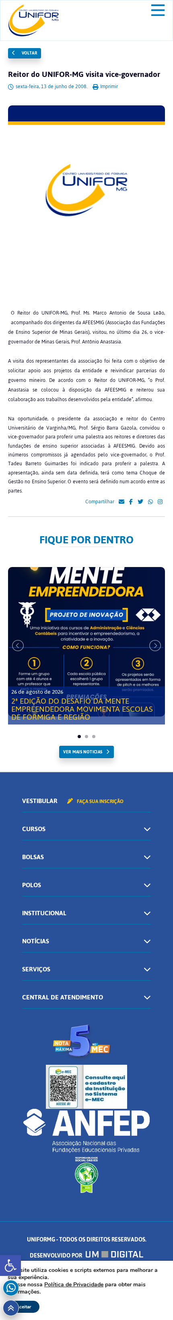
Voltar (28, 53)
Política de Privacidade (73, 1284)
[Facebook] (131, 502)
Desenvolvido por (56, 1255)
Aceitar (23, 1307)
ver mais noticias (82, 752)
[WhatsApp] (150, 502)
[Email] (121, 502)
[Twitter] (140, 502)
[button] (10, 1265)
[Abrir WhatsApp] (153, 1300)
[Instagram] (160, 502)
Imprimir (108, 86)
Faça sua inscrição (100, 801)
